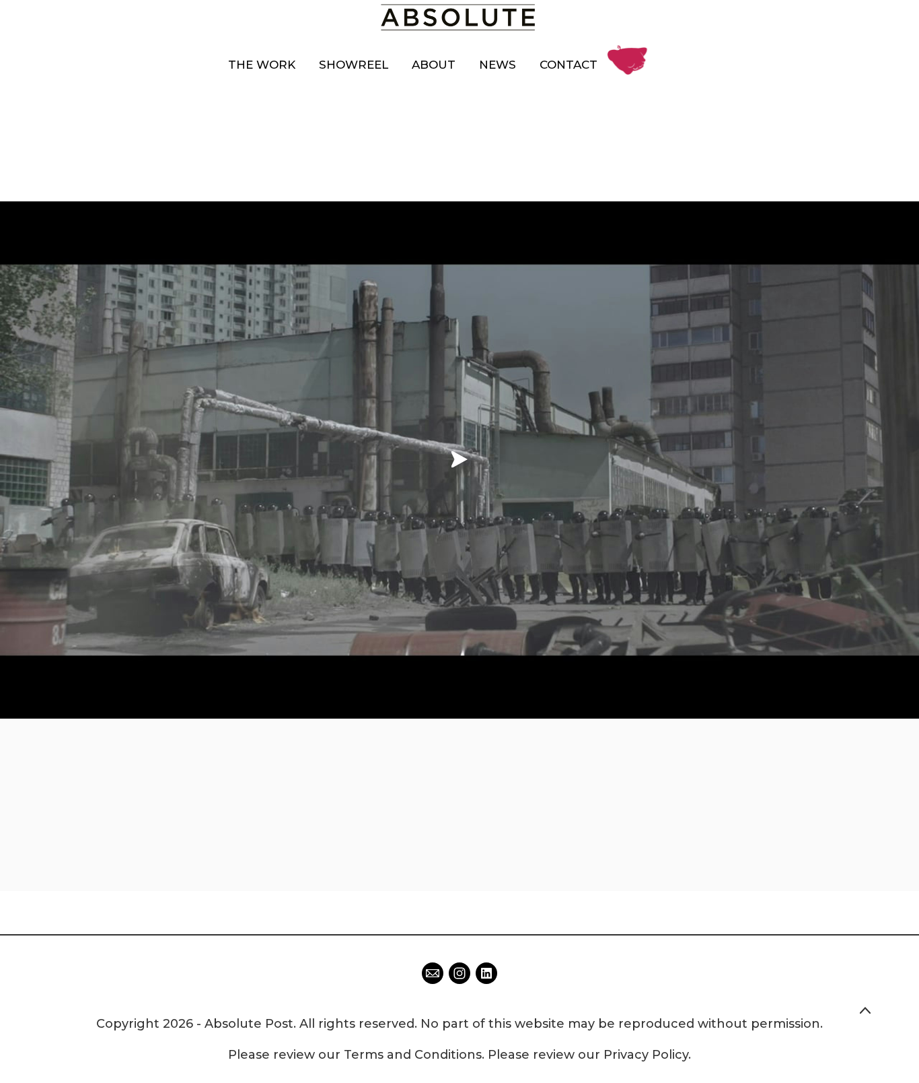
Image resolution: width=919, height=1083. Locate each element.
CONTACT (568, 64)
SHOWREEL (353, 64)
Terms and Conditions (413, 1054)
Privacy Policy (645, 1054)
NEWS (497, 64)
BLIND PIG (631, 49)
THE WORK (261, 64)
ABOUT (433, 64)
